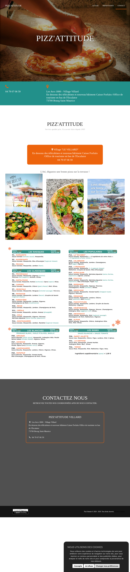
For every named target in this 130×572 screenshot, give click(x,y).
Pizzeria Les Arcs (53, 565)
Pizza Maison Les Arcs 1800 (25, 567)
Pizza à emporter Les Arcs (10, 560)
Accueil (95, 6)
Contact (121, 6)
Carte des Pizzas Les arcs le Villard (54, 569)
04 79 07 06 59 (13, 91)
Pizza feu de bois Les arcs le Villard (31, 565)
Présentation (108, 6)
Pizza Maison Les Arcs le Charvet (51, 567)
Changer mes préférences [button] (107, 566)
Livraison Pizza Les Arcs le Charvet (39, 561)
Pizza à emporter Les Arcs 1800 (35, 560)
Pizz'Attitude (13, 5)
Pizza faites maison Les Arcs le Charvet (20, 563)
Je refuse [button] (89, 566)
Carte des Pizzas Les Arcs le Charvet (24, 569)
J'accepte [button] (78, 566)
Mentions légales (120, 511)
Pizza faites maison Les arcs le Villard (52, 563)
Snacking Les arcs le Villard (11, 571)
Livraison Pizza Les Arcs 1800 (12, 561)
